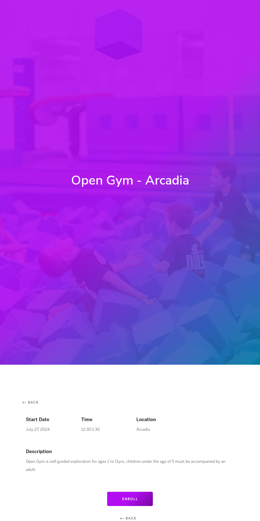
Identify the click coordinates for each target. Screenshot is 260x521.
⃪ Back (32, 402)
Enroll (130, 498)
